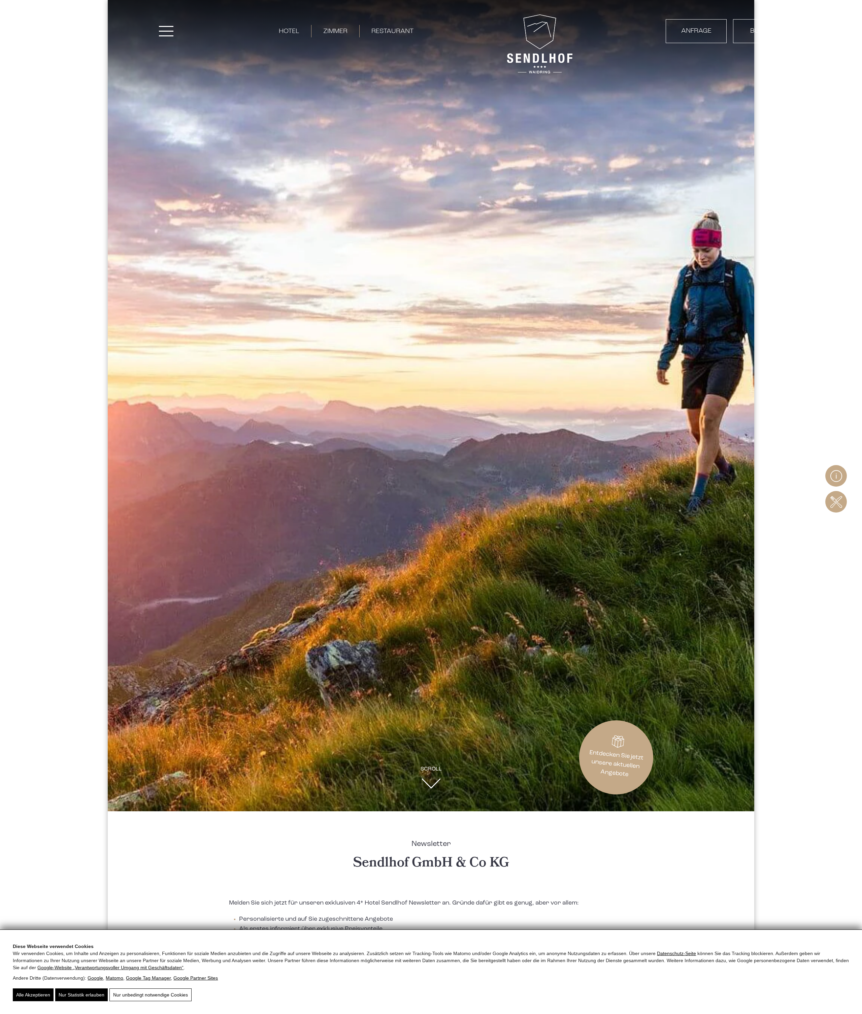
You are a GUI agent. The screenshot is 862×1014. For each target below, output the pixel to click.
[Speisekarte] (836, 502)
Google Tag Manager (148, 978)
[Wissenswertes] (836, 476)
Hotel (289, 31)
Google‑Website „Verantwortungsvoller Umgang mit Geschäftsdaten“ (110, 967)
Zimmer (335, 31)
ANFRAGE (696, 31)
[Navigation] (166, 31)
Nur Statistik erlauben (81, 994)
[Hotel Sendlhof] (539, 45)
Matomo (114, 978)
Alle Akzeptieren (33, 994)
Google (95, 978)
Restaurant (392, 31)
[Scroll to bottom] (431, 785)
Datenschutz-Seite (676, 953)
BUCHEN (763, 31)
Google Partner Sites (195, 978)
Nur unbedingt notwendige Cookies (150, 994)
